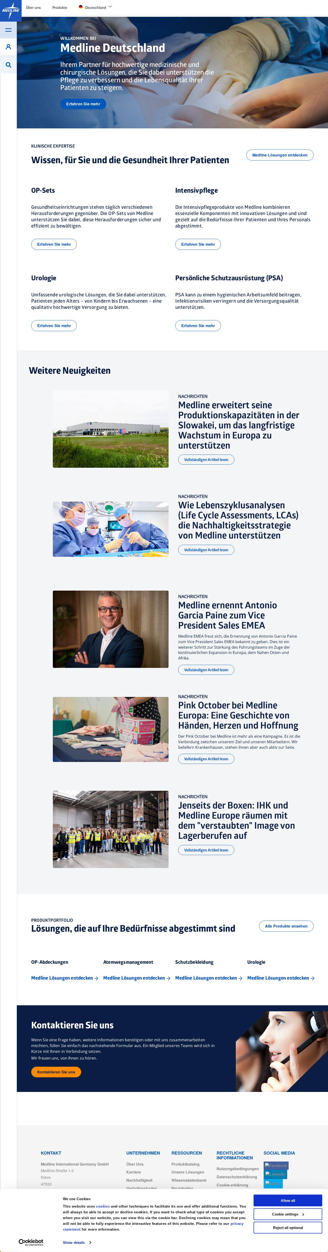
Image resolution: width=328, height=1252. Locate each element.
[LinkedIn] (275, 1174)
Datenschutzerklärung (237, 1177)
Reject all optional (288, 1228)
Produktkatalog (185, 1164)
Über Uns (135, 1164)
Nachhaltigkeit (139, 1180)
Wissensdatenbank (189, 1180)
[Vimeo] (273, 1183)
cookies (103, 1206)
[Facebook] (276, 1166)
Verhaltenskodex (141, 1188)
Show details (74, 1242)
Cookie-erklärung (232, 1185)
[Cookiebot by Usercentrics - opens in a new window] (31, 1242)
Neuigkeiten (182, 1188)
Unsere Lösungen (187, 1172)
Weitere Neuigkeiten (70, 370)
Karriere (133, 1172)
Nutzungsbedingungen (238, 1168)
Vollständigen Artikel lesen (206, 459)
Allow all (288, 1200)
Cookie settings (285, 1214)
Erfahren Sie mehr (83, 104)
